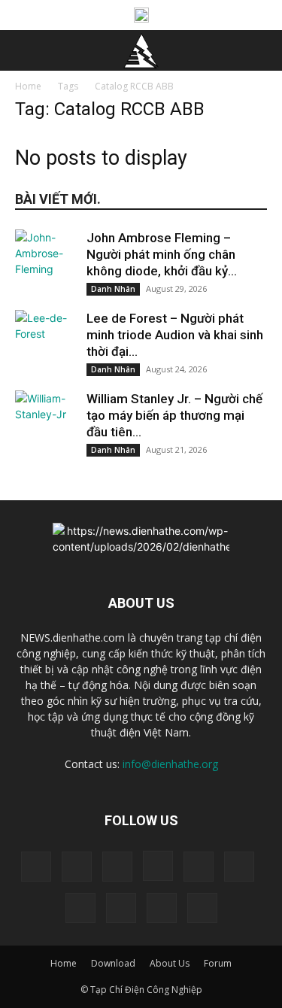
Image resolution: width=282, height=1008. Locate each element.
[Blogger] (36, 867)
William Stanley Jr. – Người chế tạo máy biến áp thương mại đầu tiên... (174, 415)
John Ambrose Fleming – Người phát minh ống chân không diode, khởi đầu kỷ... (161, 254)
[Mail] (239, 867)
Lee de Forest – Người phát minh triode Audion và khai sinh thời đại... (174, 335)
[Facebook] (77, 867)
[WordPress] (162, 908)
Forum (218, 963)
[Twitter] (121, 908)
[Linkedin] (198, 867)
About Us (170, 963)
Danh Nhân (113, 289)
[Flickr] (117, 867)
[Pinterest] (80, 908)
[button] (26, 50)
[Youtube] (202, 908)
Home (28, 86)
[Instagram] (158, 866)
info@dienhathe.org (170, 764)
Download (113, 963)
